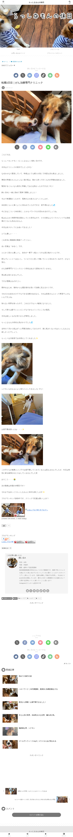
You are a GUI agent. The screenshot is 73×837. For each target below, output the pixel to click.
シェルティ (31, 598)
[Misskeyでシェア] (31, 553)
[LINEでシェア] (48, 147)
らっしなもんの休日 (36, 2)
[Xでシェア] (17, 147)
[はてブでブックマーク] (32, 147)
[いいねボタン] (4, 525)
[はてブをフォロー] (29, 75)
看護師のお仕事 (8, 598)
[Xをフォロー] (22, 75)
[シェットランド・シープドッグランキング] (19, 542)
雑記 (16, 598)
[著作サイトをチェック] (16, 75)
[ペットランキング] (13, 510)
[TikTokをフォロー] (43, 75)
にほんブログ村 (7, 542)
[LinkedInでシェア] (28, 559)
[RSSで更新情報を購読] (57, 75)
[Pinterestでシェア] (57, 553)
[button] (56, 147)
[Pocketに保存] (40, 147)
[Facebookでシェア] (24, 147)
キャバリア (23, 598)
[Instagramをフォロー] (36, 75)
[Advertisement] (36, 618)
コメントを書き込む (36, 815)
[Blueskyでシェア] (26, 553)
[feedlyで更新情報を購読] (50, 75)
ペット (39, 598)
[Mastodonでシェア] (21, 553)
